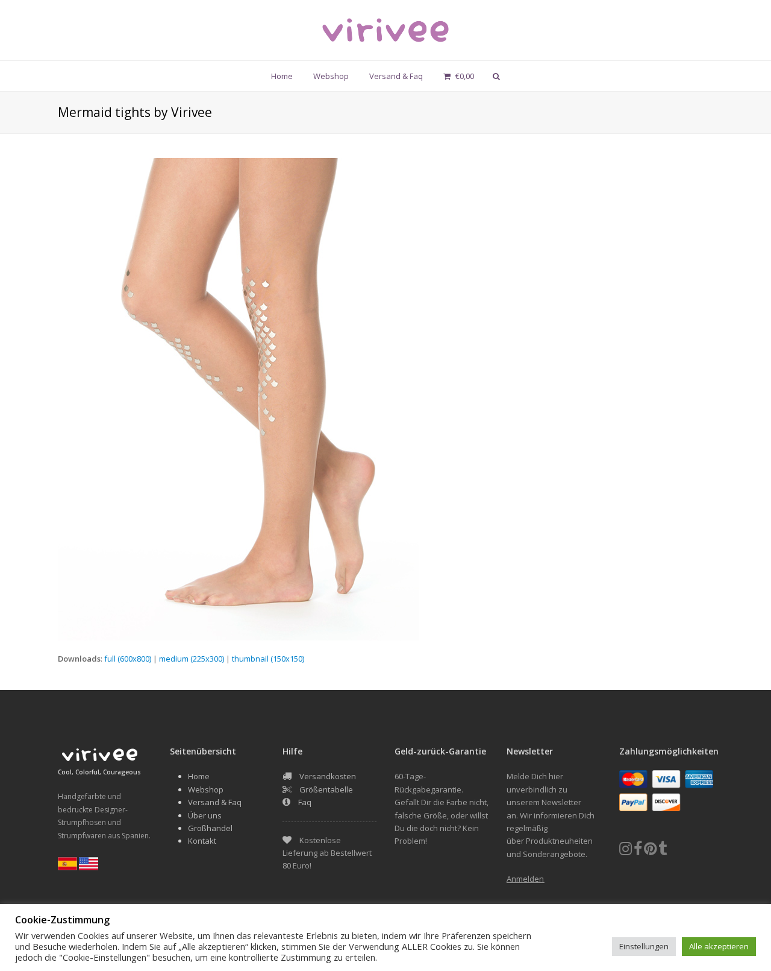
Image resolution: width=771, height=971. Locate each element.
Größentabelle (326, 789)
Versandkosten (327, 776)
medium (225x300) (191, 658)
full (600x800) (127, 658)
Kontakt (202, 840)
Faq (304, 802)
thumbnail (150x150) (268, 658)
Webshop (205, 789)
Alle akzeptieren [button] (719, 946)
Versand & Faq (215, 802)
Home (199, 776)
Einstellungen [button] (644, 946)
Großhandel (210, 828)
